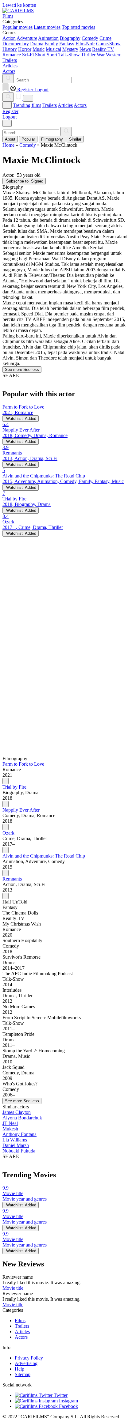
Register (10, 111)
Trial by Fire (14, 787)
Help (19, 1368)
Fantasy (66, 43)
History (9, 49)
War (101, 54)
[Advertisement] (66, 602)
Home (8, 145)
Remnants (12, 878)
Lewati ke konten (19, 5)
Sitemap (22, 1374)
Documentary (15, 43)
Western (114, 54)
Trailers (49, 105)
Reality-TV (103, 49)
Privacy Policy (29, 1357)
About (10, 139)
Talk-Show (69, 54)
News (85, 49)
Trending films (27, 105)
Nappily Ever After (21, 810)
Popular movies (17, 27)
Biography (70, 38)
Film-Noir (85, 43)
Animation (48, 38)
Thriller (88, 54)
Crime (105, 38)
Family (51, 43)
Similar (75, 139)
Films (20, 1320)
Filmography (52, 139)
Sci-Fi (28, 54)
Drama (36, 43)
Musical (53, 49)
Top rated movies (78, 27)
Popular (28, 139)
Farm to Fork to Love (23, 764)
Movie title (12, 1288)
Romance (11, 54)
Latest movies (47, 27)
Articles (65, 105)
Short (40, 54)
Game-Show (108, 43)
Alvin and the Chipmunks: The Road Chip (43, 855)
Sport (52, 54)
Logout (9, 116)
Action (9, 38)
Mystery (70, 49)
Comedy (90, 38)
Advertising (26, 1363)
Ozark (8, 832)
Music (39, 49)
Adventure (27, 38)
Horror (24, 49)
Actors (80, 105)
